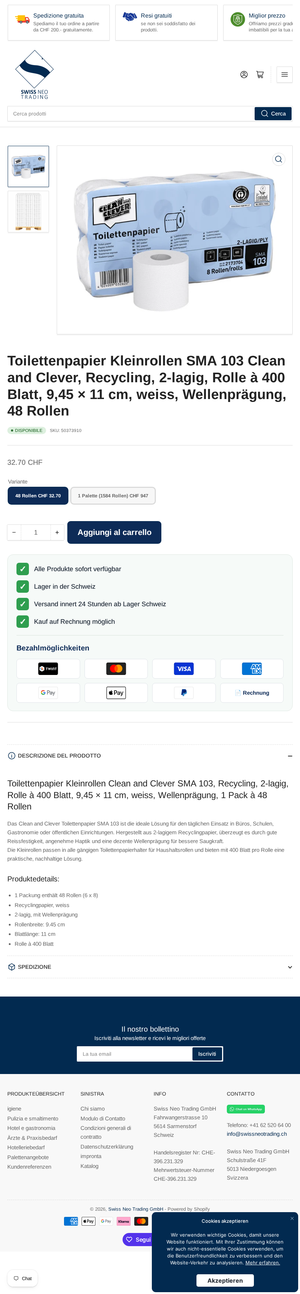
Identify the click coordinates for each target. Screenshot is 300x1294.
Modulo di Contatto (102, 1118)
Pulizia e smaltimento (32, 1118)
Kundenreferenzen (29, 1167)
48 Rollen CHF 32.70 (38, 495)
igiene (14, 1108)
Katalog (89, 1166)
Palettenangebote (28, 1157)
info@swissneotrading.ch (257, 1134)
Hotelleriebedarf (26, 1147)
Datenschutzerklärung (106, 1146)
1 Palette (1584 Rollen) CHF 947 (113, 495)
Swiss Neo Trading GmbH (135, 1209)
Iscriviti (207, 1054)
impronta (90, 1156)
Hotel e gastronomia (31, 1128)
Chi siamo (92, 1108)
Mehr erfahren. (262, 1262)
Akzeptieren (225, 1280)
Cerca (278, 113)
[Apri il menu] (285, 75)
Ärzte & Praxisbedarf (32, 1138)
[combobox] (150, 113)
